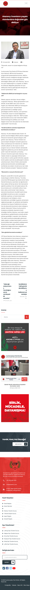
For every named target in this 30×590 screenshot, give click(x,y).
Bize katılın (18, 444)
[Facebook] (7, 568)
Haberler (16, 62)
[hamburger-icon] (26, 3)
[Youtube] (14, 568)
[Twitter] (3, 568)
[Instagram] (10, 568)
